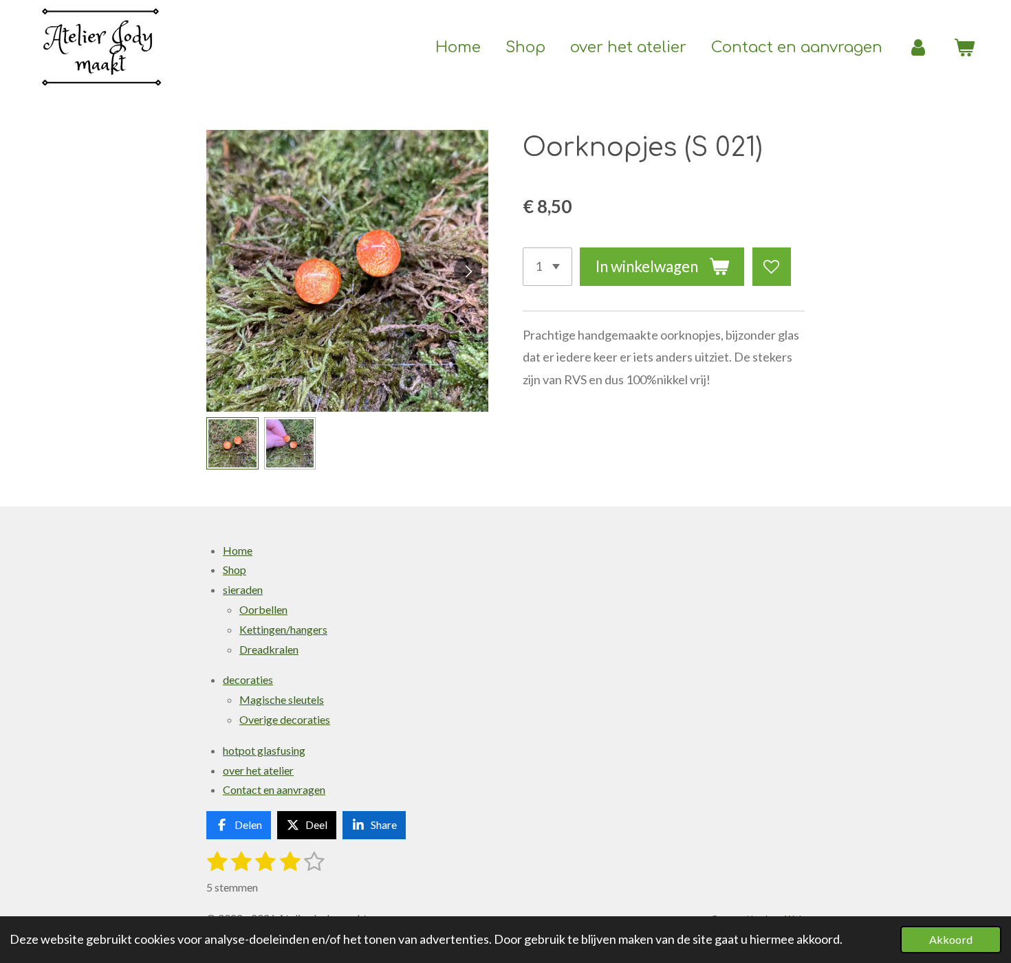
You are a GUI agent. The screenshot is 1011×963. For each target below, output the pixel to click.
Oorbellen (263, 609)
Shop (234, 569)
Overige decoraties (284, 719)
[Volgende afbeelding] (467, 271)
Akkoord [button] (950, 939)
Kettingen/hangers (283, 629)
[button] (232, 443)
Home (237, 550)
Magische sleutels (281, 699)
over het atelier (258, 770)
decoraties (248, 679)
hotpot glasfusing (264, 750)
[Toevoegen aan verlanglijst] (771, 266)
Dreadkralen (268, 649)
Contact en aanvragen (274, 789)
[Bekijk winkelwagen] (963, 48)
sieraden (243, 589)
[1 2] (547, 266)
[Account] (917, 48)
